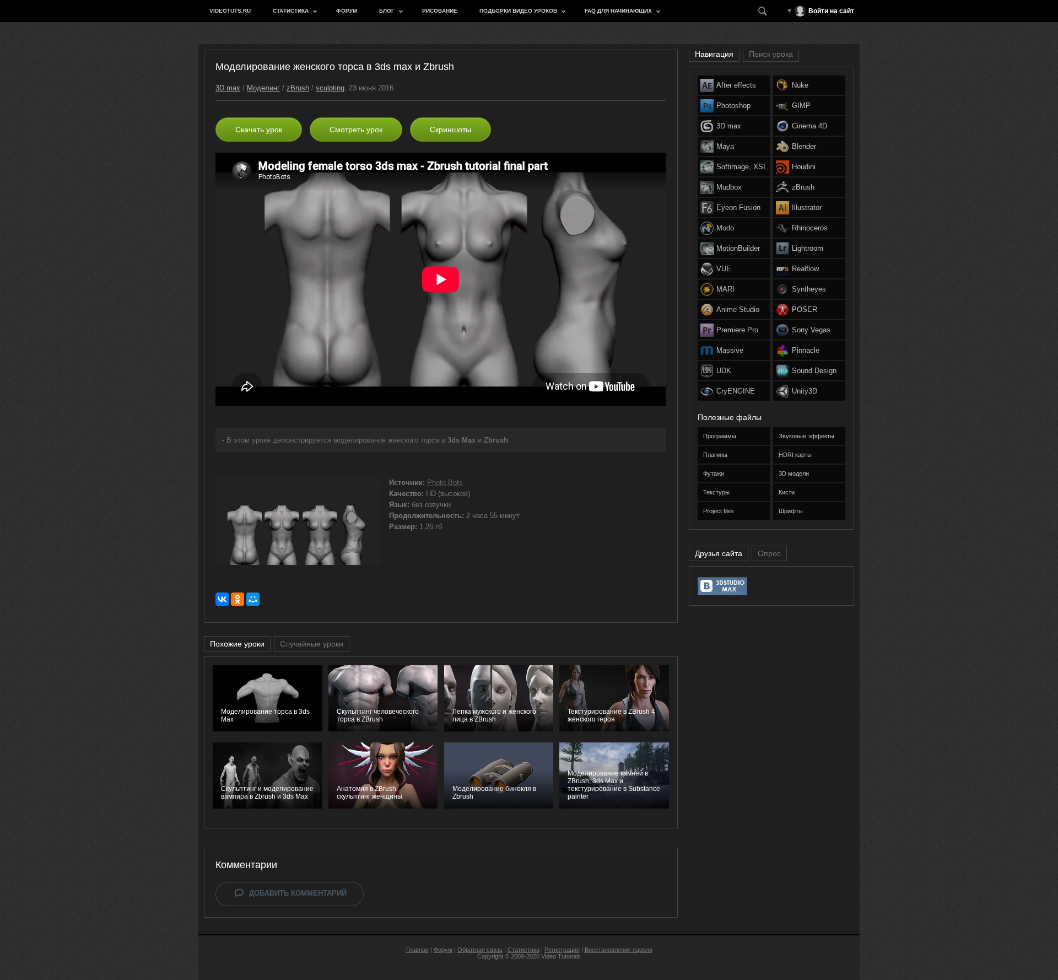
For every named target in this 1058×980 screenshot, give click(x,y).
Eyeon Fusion (738, 207)
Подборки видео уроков (518, 11)
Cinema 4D (809, 126)
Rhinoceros (810, 228)
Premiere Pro (737, 330)
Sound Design (814, 371)
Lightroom (807, 248)
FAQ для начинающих (618, 11)
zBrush (298, 88)
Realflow (805, 269)
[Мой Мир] (253, 599)
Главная (417, 949)
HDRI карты (795, 454)
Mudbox (729, 187)
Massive (729, 350)
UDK (723, 371)
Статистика (291, 11)
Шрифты (791, 511)
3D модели (794, 473)
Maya (725, 146)
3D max (227, 88)
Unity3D (804, 391)
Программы (719, 436)
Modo (725, 228)
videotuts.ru (230, 11)
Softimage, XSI (740, 167)
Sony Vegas (811, 330)
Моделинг (263, 88)
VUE (723, 269)
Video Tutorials (561, 956)
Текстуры (716, 492)
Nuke (800, 85)
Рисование (439, 11)
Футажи (713, 473)
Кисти (787, 492)
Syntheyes (809, 289)
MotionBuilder (738, 248)
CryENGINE (735, 391)
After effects (736, 85)
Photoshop (733, 105)
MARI (725, 289)
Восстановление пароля (618, 949)
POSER (804, 309)
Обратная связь (480, 949)
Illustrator (807, 207)
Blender (804, 146)
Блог (387, 11)
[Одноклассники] (237, 599)
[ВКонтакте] (222, 599)
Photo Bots (445, 482)
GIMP (801, 105)
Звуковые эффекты (806, 436)
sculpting (330, 88)
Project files (718, 511)
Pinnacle (805, 350)
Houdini (804, 167)
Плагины (715, 454)
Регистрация (562, 949)
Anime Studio (737, 309)
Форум (346, 11)
